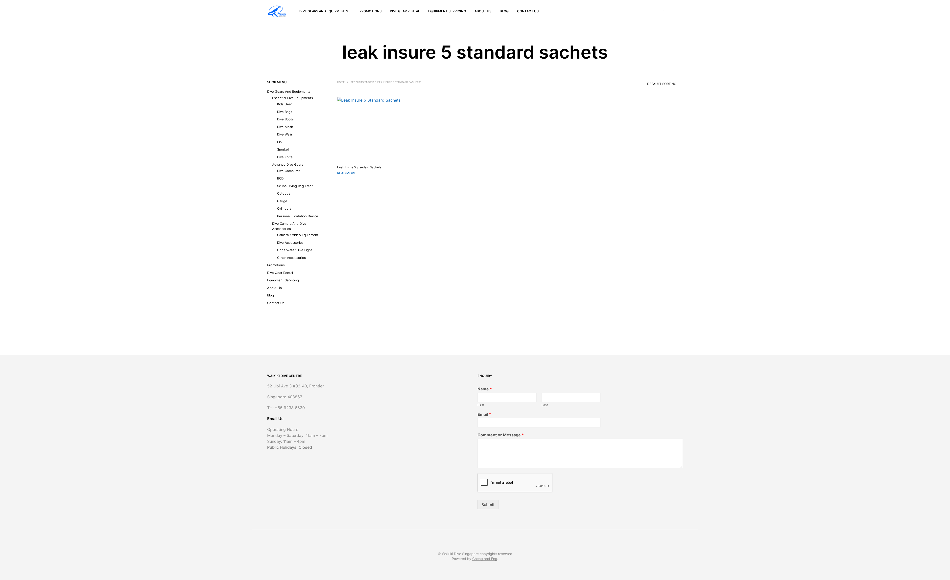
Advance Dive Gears (287, 164)
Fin (279, 142)
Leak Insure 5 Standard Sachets (359, 167)
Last (545, 405)
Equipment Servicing (447, 11)
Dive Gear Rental (405, 11)
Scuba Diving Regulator (295, 186)
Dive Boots (285, 119)
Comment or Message (500, 434)
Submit (488, 504)
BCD (280, 178)
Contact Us (528, 11)
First (480, 405)
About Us (483, 11)
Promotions (370, 11)
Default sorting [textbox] (661, 84)
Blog (504, 11)
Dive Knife (285, 157)
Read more (346, 173)
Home (341, 82)
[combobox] (655, 82)
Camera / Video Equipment (297, 235)
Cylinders (284, 208)
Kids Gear (284, 104)
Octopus (283, 193)
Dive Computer (288, 171)
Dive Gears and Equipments (323, 11)
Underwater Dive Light (294, 250)
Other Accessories (291, 258)
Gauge (282, 201)
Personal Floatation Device (297, 216)
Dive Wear (284, 134)
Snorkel (283, 149)
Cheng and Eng (484, 559)
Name (484, 388)
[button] (660, 11)
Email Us (275, 418)
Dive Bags (284, 112)
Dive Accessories (290, 243)
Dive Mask (285, 127)
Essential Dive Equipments (292, 98)
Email (484, 414)
